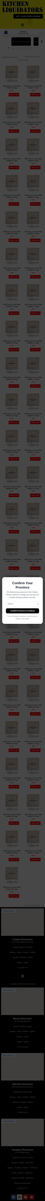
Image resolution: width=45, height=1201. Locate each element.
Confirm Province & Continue (22, 611)
